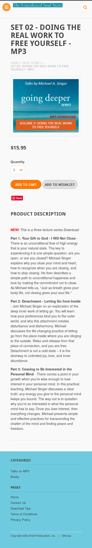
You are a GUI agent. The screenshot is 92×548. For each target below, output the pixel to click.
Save (19, 198)
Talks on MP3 (31, 63)
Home (14, 63)
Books (15, 477)
